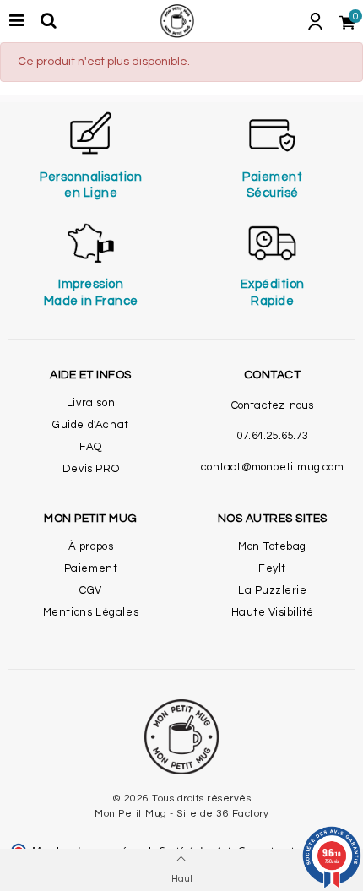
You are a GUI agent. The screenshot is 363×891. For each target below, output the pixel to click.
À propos (91, 546)
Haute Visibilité (272, 612)
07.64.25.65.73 (272, 436)
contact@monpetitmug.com (272, 467)
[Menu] (16, 21)
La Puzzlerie (272, 590)
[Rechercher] (48, 21)
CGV (90, 590)
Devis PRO (90, 469)
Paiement (91, 568)
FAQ (90, 447)
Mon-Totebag (272, 546)
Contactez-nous (272, 405)
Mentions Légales (91, 612)
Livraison (91, 403)
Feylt (272, 568)
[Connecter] (315, 21)
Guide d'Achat (90, 425)
